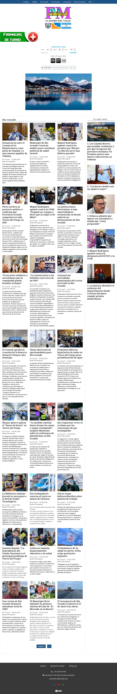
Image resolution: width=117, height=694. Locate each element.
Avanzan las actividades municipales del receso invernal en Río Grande (69, 280)
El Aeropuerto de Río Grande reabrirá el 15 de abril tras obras (69, 604)
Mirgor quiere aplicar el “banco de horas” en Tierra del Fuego (14, 425)
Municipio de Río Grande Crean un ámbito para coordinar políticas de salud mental (42, 148)
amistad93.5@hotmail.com (58, 679)
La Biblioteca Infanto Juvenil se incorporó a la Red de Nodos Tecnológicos (14, 497)
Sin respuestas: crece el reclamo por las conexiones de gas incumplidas (70, 426)
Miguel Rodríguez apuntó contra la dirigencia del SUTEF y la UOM (101, 254)
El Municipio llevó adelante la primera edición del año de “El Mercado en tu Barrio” (42, 605)
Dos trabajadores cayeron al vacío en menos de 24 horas (40, 496)
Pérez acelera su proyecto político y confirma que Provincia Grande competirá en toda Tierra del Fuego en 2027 (13, 214)
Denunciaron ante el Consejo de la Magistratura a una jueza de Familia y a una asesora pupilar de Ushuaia (14, 149)
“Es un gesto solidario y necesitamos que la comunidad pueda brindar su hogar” (15, 279)
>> (49, 646)
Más (90, 2)
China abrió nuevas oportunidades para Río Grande (41, 352)
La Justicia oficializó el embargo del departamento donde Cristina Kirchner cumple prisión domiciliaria (100, 292)
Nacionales (67, 2)
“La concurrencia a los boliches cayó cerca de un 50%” (42, 278)
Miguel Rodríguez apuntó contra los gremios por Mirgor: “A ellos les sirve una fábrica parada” (68, 148)
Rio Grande (44, 2)
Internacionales (79, 2)
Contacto (43, 666)
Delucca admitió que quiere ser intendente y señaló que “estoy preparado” (100, 219)
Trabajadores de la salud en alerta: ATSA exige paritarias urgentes (69, 552)
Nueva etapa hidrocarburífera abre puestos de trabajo (69, 496)
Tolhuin (34, 2)
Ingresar (74, 666)
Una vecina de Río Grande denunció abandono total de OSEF (12, 605)
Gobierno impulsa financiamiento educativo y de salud (41, 551)
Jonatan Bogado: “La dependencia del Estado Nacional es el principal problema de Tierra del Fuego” (14, 553)
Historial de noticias (57, 666)
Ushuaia (26, 2)
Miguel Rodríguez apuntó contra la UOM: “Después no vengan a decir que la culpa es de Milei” (42, 212)
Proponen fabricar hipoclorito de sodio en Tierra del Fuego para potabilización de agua (69, 353)
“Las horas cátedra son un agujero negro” (100, 188)
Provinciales (55, 2)
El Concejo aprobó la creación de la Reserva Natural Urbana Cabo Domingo (14, 353)
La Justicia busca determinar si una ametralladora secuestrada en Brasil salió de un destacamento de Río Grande (69, 214)
